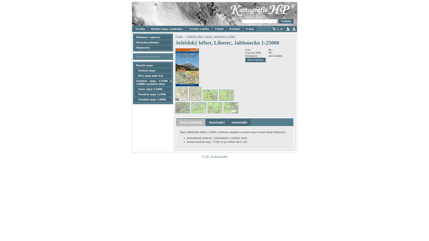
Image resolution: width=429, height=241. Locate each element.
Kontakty (234, 28)
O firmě (219, 28)
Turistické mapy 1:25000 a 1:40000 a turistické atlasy (153, 82)
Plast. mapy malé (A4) (150, 75)
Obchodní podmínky (147, 42)
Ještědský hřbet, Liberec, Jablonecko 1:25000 (211, 36)
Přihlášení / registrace (148, 37)
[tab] (191, 122)
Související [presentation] (217, 122)
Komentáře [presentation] (239, 122)
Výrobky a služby (199, 28)
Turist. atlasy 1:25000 (150, 89)
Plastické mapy (144, 65)
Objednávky (143, 47)
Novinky (140, 28)
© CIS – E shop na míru (214, 156)
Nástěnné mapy (147, 70)
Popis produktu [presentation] (191, 122)
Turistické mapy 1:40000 (152, 99)
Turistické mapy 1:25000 (152, 94)
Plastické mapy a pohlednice (167, 28)
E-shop (179, 36)
